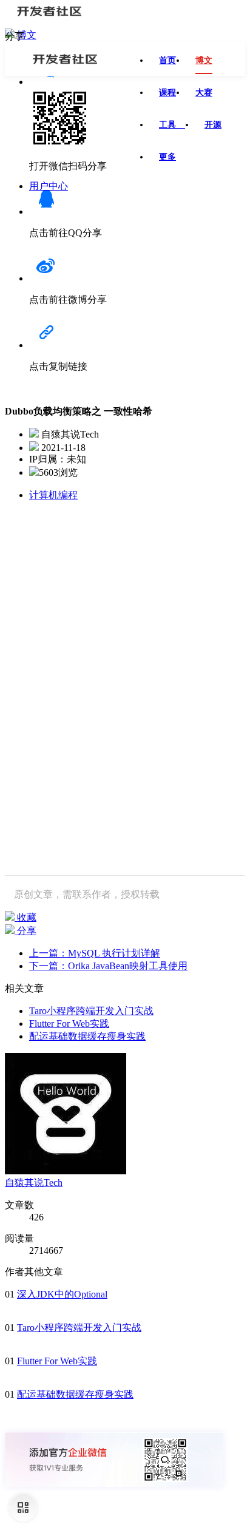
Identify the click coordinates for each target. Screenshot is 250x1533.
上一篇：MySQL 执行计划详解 (94, 953)
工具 (172, 124)
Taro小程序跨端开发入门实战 (91, 1011)
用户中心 (48, 186)
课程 (167, 92)
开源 (212, 124)
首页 (167, 60)
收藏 (25, 917)
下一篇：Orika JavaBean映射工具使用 (108, 966)
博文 (26, 35)
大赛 (203, 92)
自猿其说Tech (33, 1182)
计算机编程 (53, 495)
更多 (167, 156)
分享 (25, 931)
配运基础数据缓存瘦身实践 (87, 1036)
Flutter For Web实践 (69, 1023)
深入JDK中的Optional (62, 1294)
